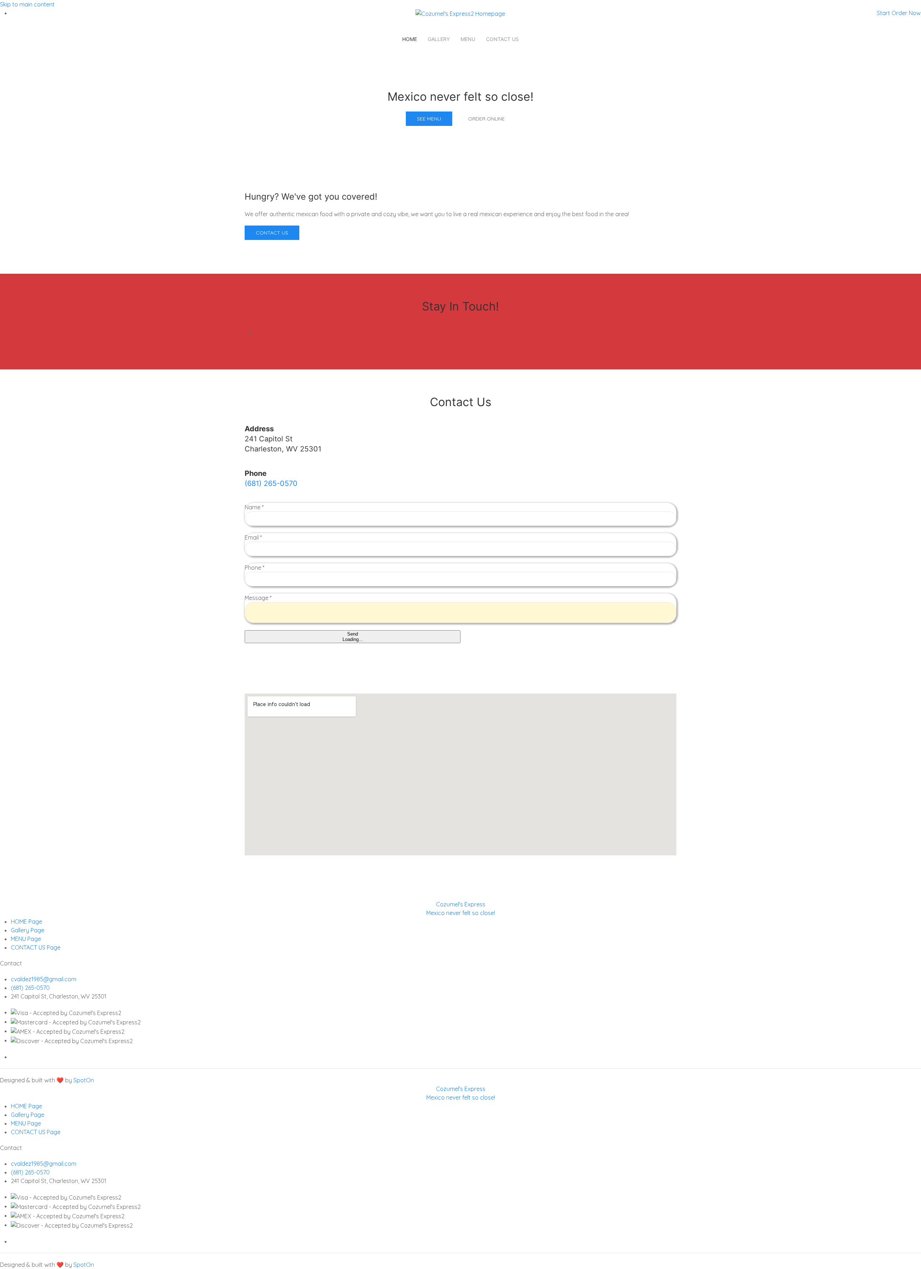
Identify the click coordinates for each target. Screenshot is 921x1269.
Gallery (439, 39)
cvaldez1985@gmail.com (43, 979)
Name (254, 507)
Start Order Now (899, 13)
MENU (467, 39)
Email (253, 537)
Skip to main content (27, 4)
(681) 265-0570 (271, 483)
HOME (409, 39)
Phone (254, 567)
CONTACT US (502, 39)
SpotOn (83, 1080)
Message (258, 597)
